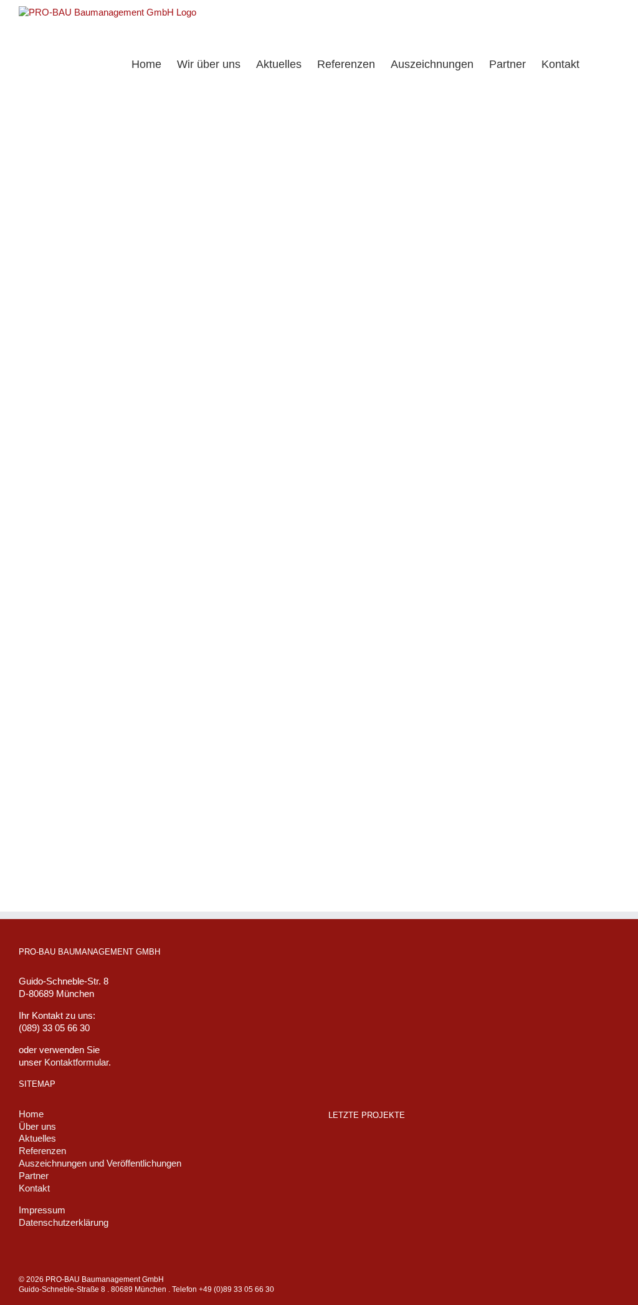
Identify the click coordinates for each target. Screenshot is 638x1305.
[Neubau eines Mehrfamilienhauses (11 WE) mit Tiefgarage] (347, 1151)
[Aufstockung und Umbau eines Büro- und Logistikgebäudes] (546, 1154)
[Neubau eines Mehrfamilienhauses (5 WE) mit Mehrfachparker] (506, 1154)
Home (31, 1114)
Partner (34, 1175)
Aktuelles (37, 1138)
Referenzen (42, 1150)
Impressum (42, 1210)
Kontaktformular (76, 1062)
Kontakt (34, 1188)
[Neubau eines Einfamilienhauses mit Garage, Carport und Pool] (387, 1153)
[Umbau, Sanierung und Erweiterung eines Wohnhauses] (466, 1154)
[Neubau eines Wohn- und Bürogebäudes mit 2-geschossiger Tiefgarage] (426, 1151)
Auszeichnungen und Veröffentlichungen (100, 1163)
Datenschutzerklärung (63, 1222)
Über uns (37, 1126)
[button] (599, 63)
